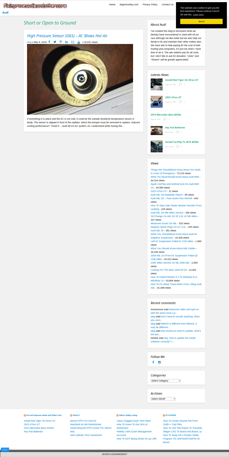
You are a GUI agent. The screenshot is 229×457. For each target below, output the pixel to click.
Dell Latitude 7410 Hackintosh (86, 435)
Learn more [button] (198, 15)
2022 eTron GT (173, 97)
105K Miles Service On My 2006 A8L (170, 262)
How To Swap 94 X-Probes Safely (181, 435)
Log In (5, 449)
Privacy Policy (150, 4)
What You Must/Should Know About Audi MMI (175, 177)
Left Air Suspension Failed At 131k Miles (172, 241)
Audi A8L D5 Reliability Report (167, 194)
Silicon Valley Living (128, 415)
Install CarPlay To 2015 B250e (182, 141)
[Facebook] (154, 362)
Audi (5, 12)
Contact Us (167, 4)
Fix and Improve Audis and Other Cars (44, 415)
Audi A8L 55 (157, 230)
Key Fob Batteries (175, 127)
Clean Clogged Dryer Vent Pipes (134, 421)
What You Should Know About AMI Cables (173, 248)
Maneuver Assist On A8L (164, 223)
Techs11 (76, 415)
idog (29, 42)
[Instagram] (159, 362)
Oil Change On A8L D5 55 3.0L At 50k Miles (174, 216)
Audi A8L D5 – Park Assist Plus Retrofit (171, 198)
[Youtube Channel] (79, 42)
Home (112, 4)
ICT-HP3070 (170, 415)
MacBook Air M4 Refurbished (85, 424)
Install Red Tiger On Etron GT (181, 79)
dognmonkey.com (129, 4)
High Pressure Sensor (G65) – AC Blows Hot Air (67, 35)
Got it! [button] (201, 21)
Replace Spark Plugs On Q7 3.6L (168, 227)
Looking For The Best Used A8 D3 (169, 270)
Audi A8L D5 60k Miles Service (167, 212)
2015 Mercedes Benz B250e (166, 114)
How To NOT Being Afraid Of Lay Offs (137, 438)
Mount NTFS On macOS (83, 421)
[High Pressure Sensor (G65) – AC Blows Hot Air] (80, 79)
